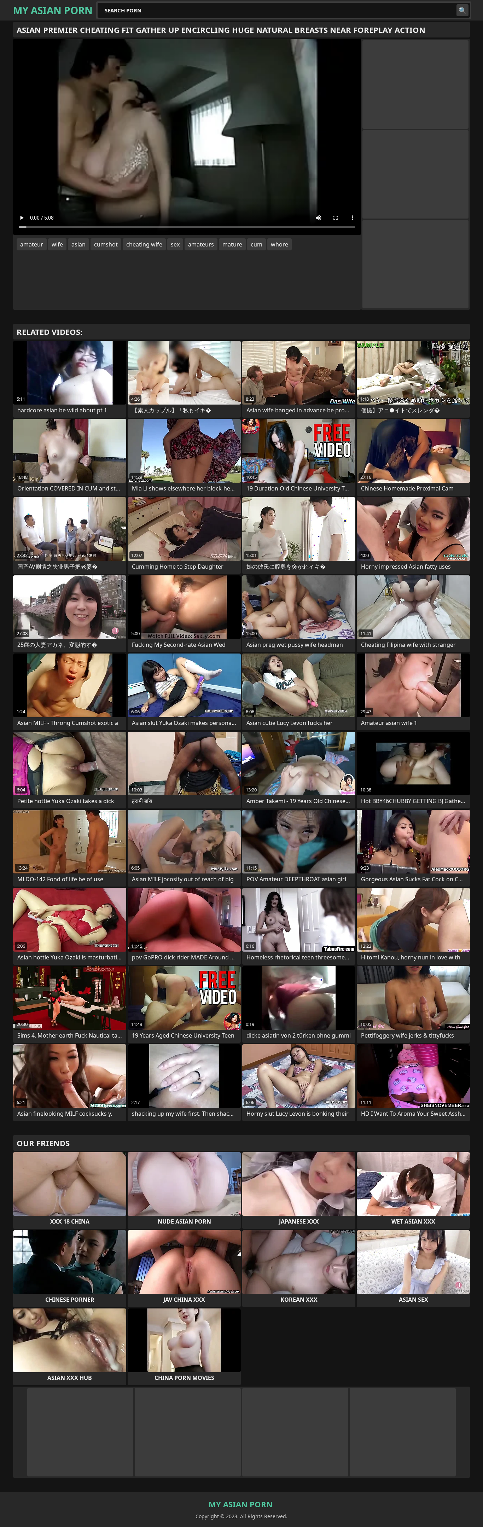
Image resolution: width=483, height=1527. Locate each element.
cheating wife (144, 244)
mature (232, 244)
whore (279, 244)
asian (78, 244)
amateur (31, 244)
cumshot (106, 244)
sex (175, 244)
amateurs (201, 244)
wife (57, 244)
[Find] (462, 10)
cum (256, 244)
